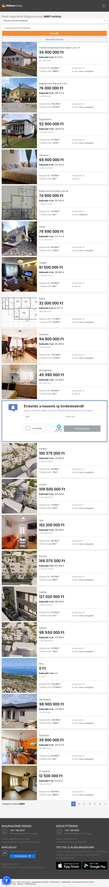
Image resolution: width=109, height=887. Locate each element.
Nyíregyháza (45, 370)
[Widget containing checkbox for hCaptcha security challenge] (44, 428)
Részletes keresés (55, 39)
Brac (41, 663)
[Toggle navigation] (103, 5)
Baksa (42, 298)
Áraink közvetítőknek (66, 838)
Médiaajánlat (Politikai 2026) (83, 882)
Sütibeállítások (30, 884)
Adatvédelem (55, 882)
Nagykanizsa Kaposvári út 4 (53, 83)
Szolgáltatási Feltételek (40, 882)
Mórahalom (45, 699)
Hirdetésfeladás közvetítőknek (71, 842)
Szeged (42, 262)
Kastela (42, 448)
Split (41, 520)
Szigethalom (45, 119)
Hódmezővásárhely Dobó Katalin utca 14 (59, 47)
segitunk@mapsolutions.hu (23, 851)
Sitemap (20, 884)
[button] (6, 880)
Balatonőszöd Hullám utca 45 (53, 191)
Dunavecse (44, 771)
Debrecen (44, 155)
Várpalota (44, 735)
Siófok (42, 226)
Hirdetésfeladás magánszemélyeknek (20, 842)
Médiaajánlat (66, 882)
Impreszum (26, 882)
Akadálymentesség (9, 884)
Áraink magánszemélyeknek (16, 838)
